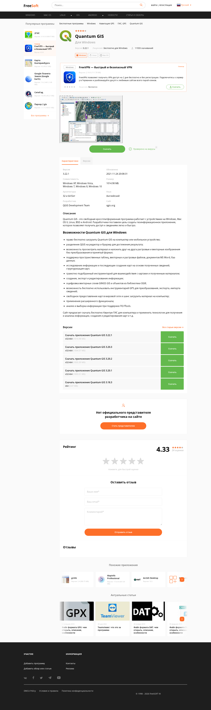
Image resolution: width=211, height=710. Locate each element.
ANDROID (92, 15)
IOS (78, 15)
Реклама (70, 668)
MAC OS (47, 15)
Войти (154, 5)
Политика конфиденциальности (77, 690)
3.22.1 (82, 48)
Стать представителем (123, 425)
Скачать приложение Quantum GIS (88, 335)
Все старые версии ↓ (173, 327)
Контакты (70, 663)
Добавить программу (34, 663)
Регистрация (165, 5)
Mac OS (105, 55)
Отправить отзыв (123, 532)
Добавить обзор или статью (38, 668)
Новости (113, 15)
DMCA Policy (30, 690)
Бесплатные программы (71, 23)
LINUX (62, 15)
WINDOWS (30, 15)
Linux (94, 55)
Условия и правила (48, 690)
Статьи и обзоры (135, 15)
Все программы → (40, 115)
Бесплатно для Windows (115, 48)
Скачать (107, 149)
